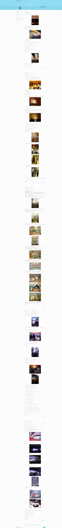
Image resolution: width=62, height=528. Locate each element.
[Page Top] (44, 527)
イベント (44, 13)
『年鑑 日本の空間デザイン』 (29, 426)
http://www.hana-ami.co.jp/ (28, 303)
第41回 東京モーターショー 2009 (29, 421)
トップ (17, 12)
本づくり (17, 15)
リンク (44, 68)
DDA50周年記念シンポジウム (29, 73)
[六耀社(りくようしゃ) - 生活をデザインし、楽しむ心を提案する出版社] (19, 1)
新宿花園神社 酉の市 (28, 12)
